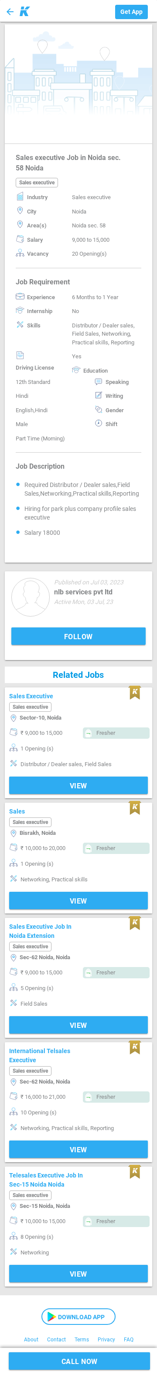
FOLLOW (78, 637)
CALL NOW (79, 1361)
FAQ (128, 1340)
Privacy (106, 1340)
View (78, 786)
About (31, 1340)
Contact (56, 1340)
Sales (17, 811)
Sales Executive (31, 696)
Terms (82, 1340)
